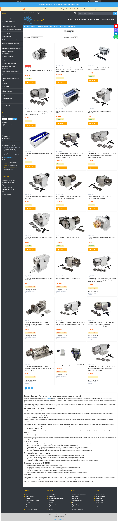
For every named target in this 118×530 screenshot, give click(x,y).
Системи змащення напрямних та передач (10, 79)
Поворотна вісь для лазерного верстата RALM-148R (70, 112)
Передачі (4, 75)
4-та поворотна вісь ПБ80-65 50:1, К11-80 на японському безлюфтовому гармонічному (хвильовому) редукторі (69, 155)
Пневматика (5, 102)
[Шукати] (115, 13)
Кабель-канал (99, 502)
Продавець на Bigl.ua (59, 516)
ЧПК (27, 494)
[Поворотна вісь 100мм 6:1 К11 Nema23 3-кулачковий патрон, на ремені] (70, 264)
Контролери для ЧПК (8, 33)
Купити (31, 82)
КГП (73, 502)
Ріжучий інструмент (7, 95)
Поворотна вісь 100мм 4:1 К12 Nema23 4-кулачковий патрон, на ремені (68, 197)
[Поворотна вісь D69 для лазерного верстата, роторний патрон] (39, 53)
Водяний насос (99, 498)
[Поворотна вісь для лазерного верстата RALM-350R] (39, 139)
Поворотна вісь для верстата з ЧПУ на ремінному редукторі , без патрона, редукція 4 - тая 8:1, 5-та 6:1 (39, 368)
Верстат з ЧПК (52, 505)
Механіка (4, 83)
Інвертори (4, 60)
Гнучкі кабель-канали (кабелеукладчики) (8, 90)
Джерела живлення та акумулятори (8, 52)
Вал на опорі (75, 496)
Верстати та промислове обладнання (8, 22)
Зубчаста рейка (99, 500)
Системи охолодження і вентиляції (11, 29)
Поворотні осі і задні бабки (59, 26)
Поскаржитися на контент (55, 518)
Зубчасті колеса (100, 494)
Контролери (52, 496)
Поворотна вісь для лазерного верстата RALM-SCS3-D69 (39, 279)
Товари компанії (30, 496)
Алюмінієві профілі (7, 98)
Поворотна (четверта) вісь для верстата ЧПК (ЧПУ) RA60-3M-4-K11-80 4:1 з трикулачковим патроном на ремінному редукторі (70, 69)
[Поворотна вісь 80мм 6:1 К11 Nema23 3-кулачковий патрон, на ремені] (102, 182)
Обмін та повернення (107, 20)
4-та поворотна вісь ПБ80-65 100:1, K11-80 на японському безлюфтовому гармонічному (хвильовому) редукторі (101, 368)
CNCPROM (48, 398)
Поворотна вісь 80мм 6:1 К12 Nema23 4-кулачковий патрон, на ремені (99, 68)
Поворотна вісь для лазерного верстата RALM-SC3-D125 (39, 238)
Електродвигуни (6, 36)
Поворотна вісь (99, 505)
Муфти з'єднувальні (77, 505)
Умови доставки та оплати (32, 500)
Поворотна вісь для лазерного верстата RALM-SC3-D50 (102, 238)
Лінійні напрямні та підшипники (10, 71)
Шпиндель (52, 500)
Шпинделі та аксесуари (8, 56)
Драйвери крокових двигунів (9, 40)
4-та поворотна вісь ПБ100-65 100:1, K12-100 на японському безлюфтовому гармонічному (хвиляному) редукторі (38, 112)
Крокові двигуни (53, 494)
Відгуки (28, 502)
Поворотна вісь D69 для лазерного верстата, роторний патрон (38, 71)
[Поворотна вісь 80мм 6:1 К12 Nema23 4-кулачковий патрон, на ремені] (102, 53)
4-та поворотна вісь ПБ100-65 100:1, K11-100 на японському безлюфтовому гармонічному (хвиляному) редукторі (102, 155)
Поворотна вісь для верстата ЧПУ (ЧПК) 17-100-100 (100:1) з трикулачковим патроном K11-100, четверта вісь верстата (70, 324)
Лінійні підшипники (77, 500)
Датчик (51, 509)
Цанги (73, 507)
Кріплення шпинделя (77, 509)
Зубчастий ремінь (100, 496)
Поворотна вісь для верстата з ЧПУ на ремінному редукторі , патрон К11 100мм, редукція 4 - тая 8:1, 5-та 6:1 (37, 324)
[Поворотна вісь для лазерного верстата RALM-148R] (70, 97)
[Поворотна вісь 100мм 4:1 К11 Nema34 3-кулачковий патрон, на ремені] (70, 223)
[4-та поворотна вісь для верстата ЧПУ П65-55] (70, 352)
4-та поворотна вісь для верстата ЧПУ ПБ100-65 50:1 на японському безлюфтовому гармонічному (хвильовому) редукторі (101, 324)
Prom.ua (67, 514)
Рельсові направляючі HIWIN (79, 494)
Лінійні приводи (6, 105)
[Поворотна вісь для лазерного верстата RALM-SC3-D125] (39, 223)
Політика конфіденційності (68, 518)
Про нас (28, 507)
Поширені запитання (31, 505)
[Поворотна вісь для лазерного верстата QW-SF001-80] (102, 97)
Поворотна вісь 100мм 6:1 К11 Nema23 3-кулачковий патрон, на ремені (68, 279)
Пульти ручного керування (9, 63)
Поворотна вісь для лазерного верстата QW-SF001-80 (101, 112)
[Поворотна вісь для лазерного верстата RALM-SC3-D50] (102, 223)
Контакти (28, 498)
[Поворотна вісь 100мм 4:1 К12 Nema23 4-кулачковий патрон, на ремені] (70, 182)
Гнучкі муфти (5, 86)
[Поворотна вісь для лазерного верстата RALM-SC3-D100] (39, 182)
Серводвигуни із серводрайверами (11, 48)
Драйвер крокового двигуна (56, 498)
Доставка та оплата (94, 20)
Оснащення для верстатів (9, 26)
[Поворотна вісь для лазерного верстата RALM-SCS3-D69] (39, 264)
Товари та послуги (7, 18)
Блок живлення (53, 507)
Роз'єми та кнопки (100, 507)
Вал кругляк (75, 498)
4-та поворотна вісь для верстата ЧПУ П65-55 (70, 365)
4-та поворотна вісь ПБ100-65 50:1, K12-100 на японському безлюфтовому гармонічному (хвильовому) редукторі (102, 280)
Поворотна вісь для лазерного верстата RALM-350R (39, 154)
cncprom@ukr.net (8, 157)
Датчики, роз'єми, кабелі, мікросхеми (8, 67)
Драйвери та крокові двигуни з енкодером (10, 44)
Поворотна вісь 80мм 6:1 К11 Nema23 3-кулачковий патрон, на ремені (99, 197)
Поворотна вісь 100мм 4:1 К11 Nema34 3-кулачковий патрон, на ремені (68, 238)
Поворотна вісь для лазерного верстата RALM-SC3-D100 (39, 197)
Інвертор (51, 502)
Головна (70, 20)
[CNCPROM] (28, 20)
